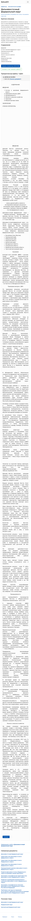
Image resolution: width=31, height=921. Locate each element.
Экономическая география (14, 6)
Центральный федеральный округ (10, 907)
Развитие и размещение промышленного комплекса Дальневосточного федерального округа (14, 881)
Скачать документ (15, 79)
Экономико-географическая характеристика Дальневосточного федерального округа (14, 876)
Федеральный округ (7, 904)
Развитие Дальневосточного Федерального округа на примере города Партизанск (13, 872)
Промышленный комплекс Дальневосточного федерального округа (14, 868)
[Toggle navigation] (28, 2)
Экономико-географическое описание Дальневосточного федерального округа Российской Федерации (13, 886)
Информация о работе (13, 845)
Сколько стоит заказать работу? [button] (11, 69)
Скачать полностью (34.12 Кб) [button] (10, 66)
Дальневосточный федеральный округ (12, 854)
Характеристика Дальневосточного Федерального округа (11, 861)
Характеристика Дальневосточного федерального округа (11, 857)
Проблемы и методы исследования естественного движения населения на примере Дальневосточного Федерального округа (15, 891)
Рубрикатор (4, 6)
